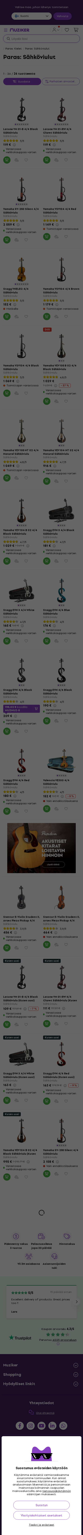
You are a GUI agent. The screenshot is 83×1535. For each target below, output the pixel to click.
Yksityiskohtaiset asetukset (41, 1515)
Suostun (42, 1505)
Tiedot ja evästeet (41, 1525)
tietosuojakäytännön (56, 1491)
